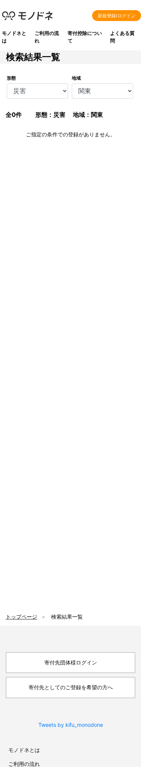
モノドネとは (24, 750)
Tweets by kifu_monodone (70, 725)
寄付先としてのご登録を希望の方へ (71, 687)
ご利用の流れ (24, 764)
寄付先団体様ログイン (70, 662)
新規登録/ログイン (116, 15)
